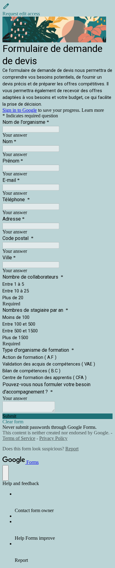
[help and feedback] (5, 473)
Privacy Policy (53, 438)
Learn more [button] (93, 110)
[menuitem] (64, 502)
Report (72, 448)
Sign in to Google (19, 110)
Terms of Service (18, 438)
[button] (57, 9)
